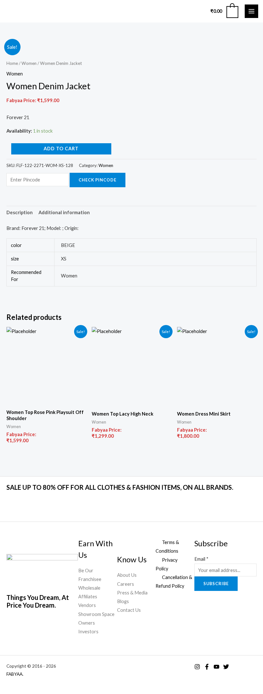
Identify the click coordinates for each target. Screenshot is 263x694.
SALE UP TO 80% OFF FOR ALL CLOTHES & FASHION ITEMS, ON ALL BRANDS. (119, 487)
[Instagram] (197, 667)
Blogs (123, 601)
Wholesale (89, 588)
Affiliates (87, 596)
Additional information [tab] (64, 212)
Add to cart (61, 148)
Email (201, 559)
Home (12, 63)
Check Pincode (97, 179)
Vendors (87, 605)
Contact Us (129, 610)
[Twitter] (226, 667)
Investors (88, 631)
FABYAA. (14, 674)
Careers (125, 584)
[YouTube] (216, 667)
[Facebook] (207, 667)
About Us (127, 575)
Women (29, 63)
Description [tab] (19, 212)
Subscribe (216, 583)
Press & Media (132, 592)
